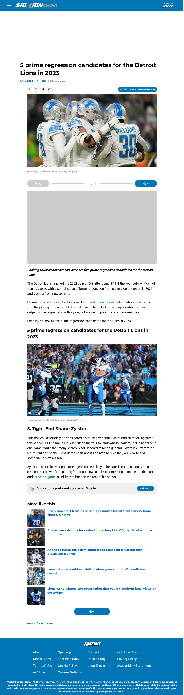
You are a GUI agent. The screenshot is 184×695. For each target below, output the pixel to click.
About (37, 652)
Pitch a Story (97, 659)
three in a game (44, 477)
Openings (64, 652)
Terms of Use (42, 665)
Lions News (46, 623)
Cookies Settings (70, 672)
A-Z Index (40, 672)
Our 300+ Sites (127, 652)
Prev (38, 183)
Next (145, 183)
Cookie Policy (67, 665)
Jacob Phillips (35, 81)
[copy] (49, 89)
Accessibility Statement (134, 665)
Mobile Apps (42, 659)
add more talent (102, 302)
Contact (93, 652)
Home (31, 623)
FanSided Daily (68, 659)
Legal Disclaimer (99, 665)
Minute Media (23, 681)
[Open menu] (9, 5)
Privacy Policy (127, 659)
